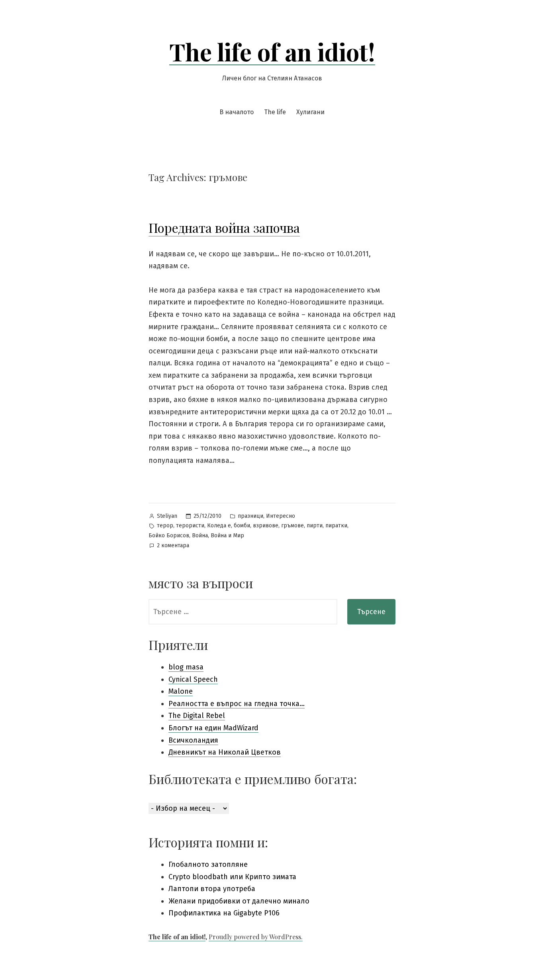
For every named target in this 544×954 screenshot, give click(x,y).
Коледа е (219, 525)
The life (275, 112)
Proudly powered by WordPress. (256, 937)
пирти (315, 525)
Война (200, 535)
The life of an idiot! (272, 51)
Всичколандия (193, 740)
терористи (190, 525)
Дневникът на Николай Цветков (224, 752)
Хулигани (310, 112)
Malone (180, 691)
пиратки (336, 525)
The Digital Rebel (196, 715)
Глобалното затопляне (208, 864)
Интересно (280, 516)
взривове (265, 525)
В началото (236, 112)
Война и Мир (227, 535)
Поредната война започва (224, 227)
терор (165, 525)
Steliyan (167, 516)
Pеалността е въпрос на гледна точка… (236, 703)
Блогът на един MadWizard (213, 728)
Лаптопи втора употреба (211, 888)
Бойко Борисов (169, 535)
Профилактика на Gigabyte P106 (224, 913)
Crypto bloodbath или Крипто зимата (232, 876)
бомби (242, 525)
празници (250, 516)
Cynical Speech (193, 679)
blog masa (186, 667)
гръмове (292, 525)
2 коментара (173, 546)
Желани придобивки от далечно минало (238, 901)
